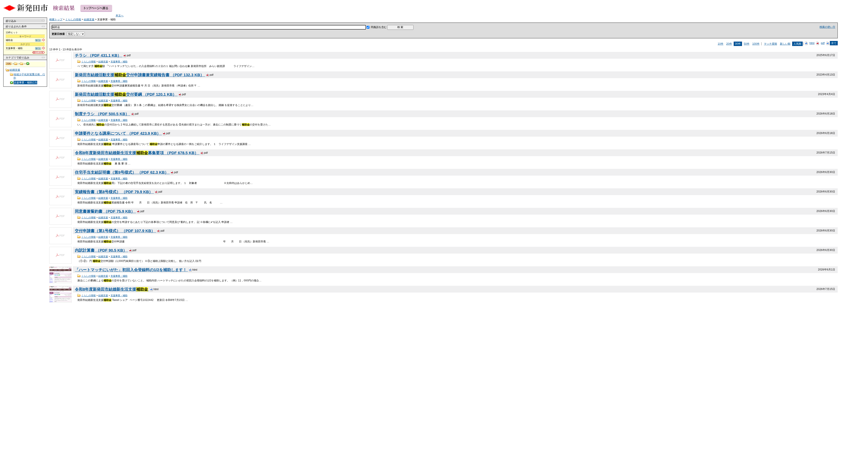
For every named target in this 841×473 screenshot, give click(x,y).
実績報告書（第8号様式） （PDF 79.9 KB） (114, 192)
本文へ (120, 15)
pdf (823, 43)
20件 (729, 43)
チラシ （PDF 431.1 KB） (98, 55)
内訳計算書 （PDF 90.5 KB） (101, 250)
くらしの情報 (16, 63)
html (811, 43)
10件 (720, 43)
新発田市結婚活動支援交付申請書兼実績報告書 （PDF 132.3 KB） (140, 75)
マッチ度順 (770, 43)
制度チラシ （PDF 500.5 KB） (102, 114)
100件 (756, 43)
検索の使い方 (827, 26)
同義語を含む (379, 27)
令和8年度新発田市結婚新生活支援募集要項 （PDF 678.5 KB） (137, 153)
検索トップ (9, 63)
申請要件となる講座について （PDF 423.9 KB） (118, 133)
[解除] (38, 40)
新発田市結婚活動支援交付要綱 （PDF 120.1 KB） (126, 94)
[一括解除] (38, 52)
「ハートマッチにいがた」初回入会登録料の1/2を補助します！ (131, 270)
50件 (746, 43)
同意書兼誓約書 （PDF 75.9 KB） (105, 211)
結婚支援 (22, 63)
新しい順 (785, 43)
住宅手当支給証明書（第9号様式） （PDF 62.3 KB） (122, 172)
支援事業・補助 (119, 61)
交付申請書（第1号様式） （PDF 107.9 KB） (115, 231)
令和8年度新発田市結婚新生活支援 (111, 289)
